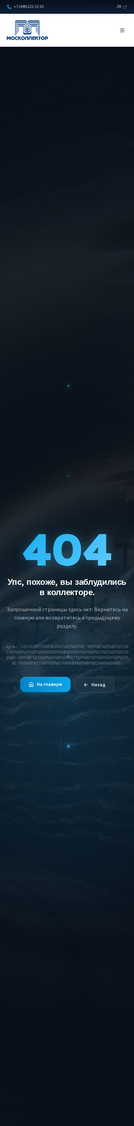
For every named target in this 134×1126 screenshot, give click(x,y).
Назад (98, 684)
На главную (49, 684)
